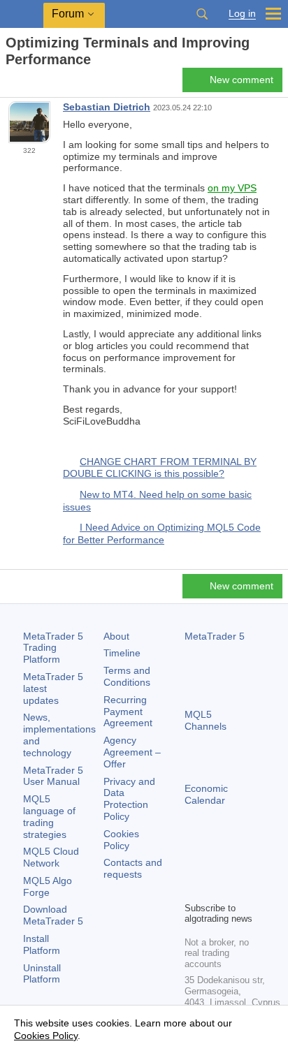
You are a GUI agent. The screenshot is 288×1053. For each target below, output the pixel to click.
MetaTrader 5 (215, 636)
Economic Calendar (206, 794)
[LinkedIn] (215, 889)
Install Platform (41, 944)
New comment (241, 79)
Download (53, 915)
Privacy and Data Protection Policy (129, 799)
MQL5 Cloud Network (51, 857)
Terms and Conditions (126, 676)
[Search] (202, 14)
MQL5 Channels (205, 720)
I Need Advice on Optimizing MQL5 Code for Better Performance (162, 533)
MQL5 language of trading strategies (49, 816)
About (116, 636)
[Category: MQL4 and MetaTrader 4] (26, 83)
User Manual (53, 776)
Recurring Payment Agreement (127, 711)
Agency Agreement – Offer (132, 752)
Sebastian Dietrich (106, 106)
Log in (242, 13)
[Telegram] (215, 866)
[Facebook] (193, 866)
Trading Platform (53, 648)
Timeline (122, 652)
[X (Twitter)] (237, 866)
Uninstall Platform (42, 973)
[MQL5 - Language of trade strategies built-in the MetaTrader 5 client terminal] (22, 14)
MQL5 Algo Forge (47, 886)
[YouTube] (193, 889)
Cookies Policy (121, 839)
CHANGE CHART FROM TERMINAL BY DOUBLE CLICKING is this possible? (160, 468)
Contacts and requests (132, 868)
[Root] (10, 84)
